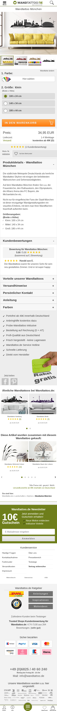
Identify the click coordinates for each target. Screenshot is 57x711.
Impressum (7, 571)
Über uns (32, 553)
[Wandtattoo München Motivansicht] (21, 60)
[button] (26, 428)
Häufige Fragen (9, 553)
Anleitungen (40, 594)
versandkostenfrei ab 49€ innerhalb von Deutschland (34, 488)
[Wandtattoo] (27, 3)
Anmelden (28, 538)
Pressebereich (34, 557)
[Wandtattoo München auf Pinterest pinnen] (13, 381)
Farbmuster (7, 562)
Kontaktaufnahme (10, 557)
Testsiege (32, 562)
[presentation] (1, 477)
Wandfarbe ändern (47, 71)
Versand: (7, 140)
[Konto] (4, 708)
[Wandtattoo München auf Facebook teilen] (4, 381)
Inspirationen (41, 600)
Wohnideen (41, 606)
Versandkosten (8, 566)
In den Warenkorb (21, 122)
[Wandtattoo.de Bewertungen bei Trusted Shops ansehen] (16, 608)
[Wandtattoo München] (28, 33)
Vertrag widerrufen (37, 566)
